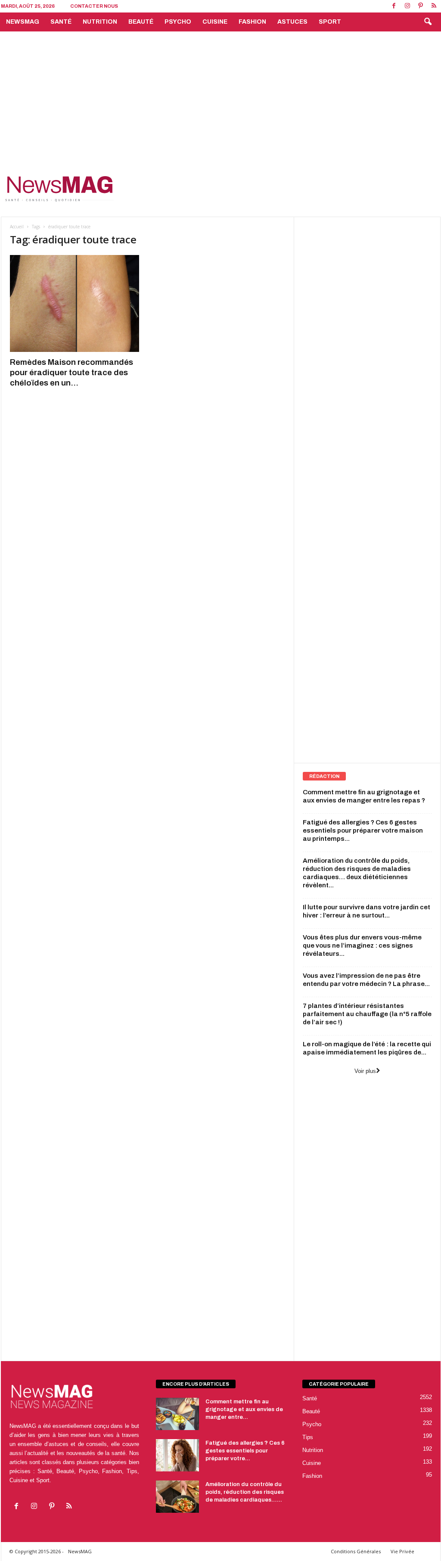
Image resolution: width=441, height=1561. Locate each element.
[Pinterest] (421, 6)
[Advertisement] (220, 96)
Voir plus (365, 1071)
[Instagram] (407, 6)
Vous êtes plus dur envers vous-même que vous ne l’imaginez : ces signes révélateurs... (362, 945)
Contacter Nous (94, 6)
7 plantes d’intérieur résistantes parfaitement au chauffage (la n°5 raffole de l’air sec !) (367, 1014)
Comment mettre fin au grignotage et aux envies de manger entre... (244, 1409)
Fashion (252, 22)
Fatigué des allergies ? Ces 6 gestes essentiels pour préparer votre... (245, 1450)
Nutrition (100, 22)
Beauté (140, 22)
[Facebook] (394, 6)
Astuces (292, 22)
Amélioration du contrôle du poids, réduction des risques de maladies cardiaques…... (244, 1492)
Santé (60, 22)
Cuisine (214, 22)
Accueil (17, 227)
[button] (427, 21)
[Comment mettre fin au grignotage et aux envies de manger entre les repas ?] (177, 1414)
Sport (330, 22)
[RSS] (434, 6)
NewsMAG (22, 22)
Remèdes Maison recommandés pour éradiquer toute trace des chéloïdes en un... (71, 372)
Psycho (178, 22)
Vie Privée (402, 1551)
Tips (307, 1437)
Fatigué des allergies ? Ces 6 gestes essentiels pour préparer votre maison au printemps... (363, 830)
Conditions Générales (356, 1551)
